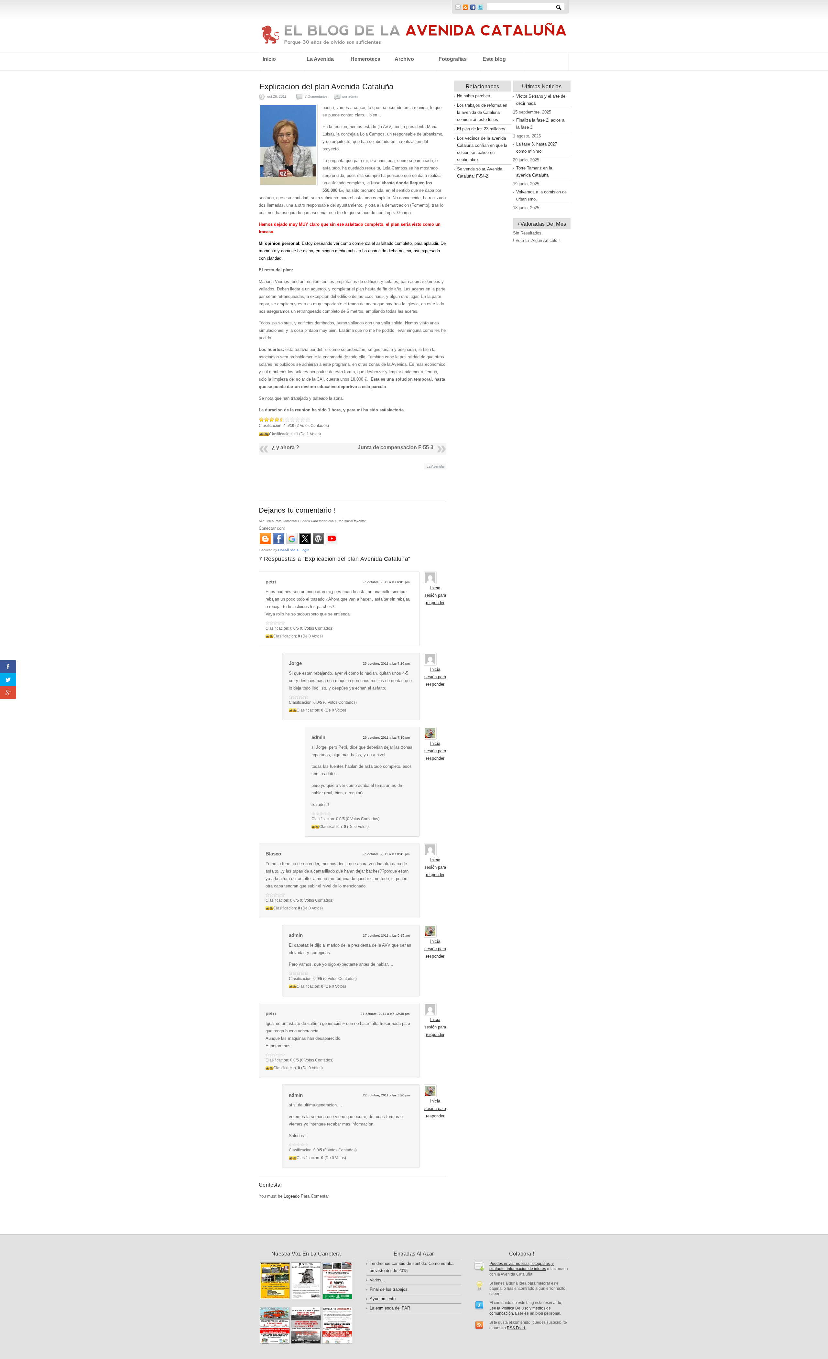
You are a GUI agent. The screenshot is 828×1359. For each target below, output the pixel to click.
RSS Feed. (516, 1328)
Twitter (480, 7)
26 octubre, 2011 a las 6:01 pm (386, 582)
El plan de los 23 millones (481, 128)
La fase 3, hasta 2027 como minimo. (536, 148)
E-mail (458, 7)
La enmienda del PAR (390, 1308)
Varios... (377, 1279)
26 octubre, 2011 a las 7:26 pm (386, 663)
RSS (465, 7)
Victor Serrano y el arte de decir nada (540, 100)
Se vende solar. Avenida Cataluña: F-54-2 (479, 173)
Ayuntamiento (383, 1298)
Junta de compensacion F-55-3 (395, 447)
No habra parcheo (473, 95)
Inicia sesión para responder (435, 595)
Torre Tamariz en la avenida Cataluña (534, 172)
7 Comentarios (316, 96)
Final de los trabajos (389, 1289)
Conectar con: (272, 528)
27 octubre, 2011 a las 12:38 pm (385, 1014)
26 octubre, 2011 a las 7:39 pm (386, 737)
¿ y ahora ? (285, 447)
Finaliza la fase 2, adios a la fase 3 (540, 124)
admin (353, 96)
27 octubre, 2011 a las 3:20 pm (386, 1095)
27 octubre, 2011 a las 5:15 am (386, 935)
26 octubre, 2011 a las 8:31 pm (386, 854)
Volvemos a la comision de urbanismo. (541, 195)
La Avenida (435, 466)
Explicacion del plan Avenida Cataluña (326, 86)
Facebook (472, 7)
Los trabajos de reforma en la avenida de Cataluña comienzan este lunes (482, 112)
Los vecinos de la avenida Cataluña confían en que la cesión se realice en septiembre (482, 149)
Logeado (292, 1196)
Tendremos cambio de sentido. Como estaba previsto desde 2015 (411, 1267)
